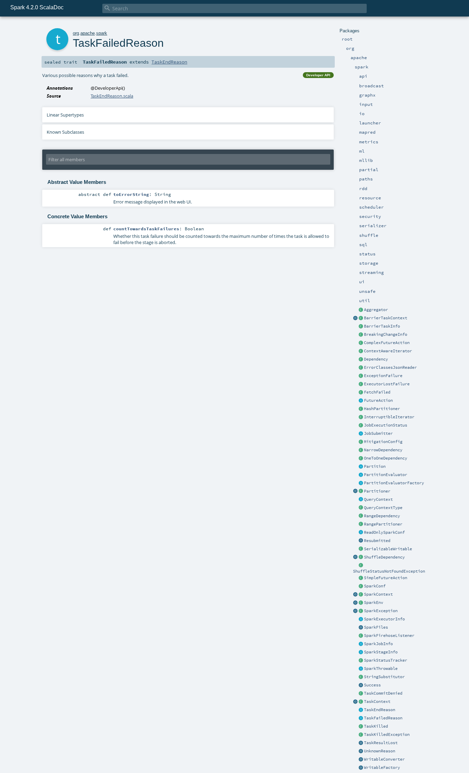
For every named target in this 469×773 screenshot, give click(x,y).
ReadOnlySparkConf (384, 532)
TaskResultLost (381, 742)
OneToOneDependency (385, 458)
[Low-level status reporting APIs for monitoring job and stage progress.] (361, 660)
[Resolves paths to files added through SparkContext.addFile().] (361, 627)
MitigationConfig (383, 441)
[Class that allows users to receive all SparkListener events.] (361, 636)
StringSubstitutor (384, 676)
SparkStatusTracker (385, 660)
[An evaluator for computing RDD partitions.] (361, 475)
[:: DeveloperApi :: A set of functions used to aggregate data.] (361, 310)
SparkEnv (373, 602)
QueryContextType (383, 507)
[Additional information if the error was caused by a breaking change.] (361, 335)
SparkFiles (376, 627)
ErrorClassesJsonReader (390, 367)
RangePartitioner (383, 524)
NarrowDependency (383, 450)
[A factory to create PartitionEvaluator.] (361, 483)
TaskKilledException (387, 734)
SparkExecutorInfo (384, 619)
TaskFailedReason (383, 718)
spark (101, 33)
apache (87, 33)
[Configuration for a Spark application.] (361, 586)
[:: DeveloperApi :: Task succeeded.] (361, 685)
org (76, 33)
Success (372, 685)
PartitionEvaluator (385, 474)
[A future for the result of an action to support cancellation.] (361, 401)
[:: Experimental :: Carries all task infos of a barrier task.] (361, 326)
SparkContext (378, 594)
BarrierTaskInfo (382, 326)
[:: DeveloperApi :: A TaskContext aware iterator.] (361, 351)
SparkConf (375, 586)
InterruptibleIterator (389, 417)
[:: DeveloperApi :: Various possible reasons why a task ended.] (361, 710)
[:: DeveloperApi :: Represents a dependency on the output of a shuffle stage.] (361, 557)
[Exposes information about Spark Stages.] (361, 652)
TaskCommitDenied (383, 693)
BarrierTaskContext (385, 318)
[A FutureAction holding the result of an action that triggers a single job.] (361, 578)
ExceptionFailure (383, 375)
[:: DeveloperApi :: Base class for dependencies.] (361, 359)
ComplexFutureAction (387, 342)
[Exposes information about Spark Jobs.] (361, 644)
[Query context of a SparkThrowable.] (361, 500)
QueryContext (378, 499)
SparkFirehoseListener (389, 635)
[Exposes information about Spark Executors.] (361, 619)
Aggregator (376, 309)
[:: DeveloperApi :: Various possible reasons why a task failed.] (361, 718)
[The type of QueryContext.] (361, 508)
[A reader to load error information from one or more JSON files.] (361, 368)
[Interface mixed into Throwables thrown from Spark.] (361, 669)
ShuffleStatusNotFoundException (389, 571)
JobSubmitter (378, 433)
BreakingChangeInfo (385, 334)
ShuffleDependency (384, 557)
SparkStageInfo (381, 652)
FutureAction (378, 400)
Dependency (376, 359)
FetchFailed (377, 392)
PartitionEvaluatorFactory (394, 483)
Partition (375, 466)
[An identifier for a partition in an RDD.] (361, 467)
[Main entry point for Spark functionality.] (361, 594)
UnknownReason (379, 751)
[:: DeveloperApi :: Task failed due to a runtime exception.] (361, 376)
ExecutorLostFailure (387, 384)
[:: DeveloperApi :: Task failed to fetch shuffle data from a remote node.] (361, 392)
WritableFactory (382, 767)
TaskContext (377, 701)
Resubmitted (377, 540)
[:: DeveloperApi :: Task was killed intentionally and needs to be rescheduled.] (361, 726)
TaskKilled (376, 726)
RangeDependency (382, 516)
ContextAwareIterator (388, 351)
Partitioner (377, 491)
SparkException (381, 610)
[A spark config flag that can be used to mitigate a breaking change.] (361, 442)
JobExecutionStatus (385, 425)
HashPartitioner (382, 408)
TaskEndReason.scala (112, 96)
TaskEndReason (379, 709)
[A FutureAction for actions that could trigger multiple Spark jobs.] (361, 343)
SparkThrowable (381, 668)
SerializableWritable (388, 548)
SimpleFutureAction (385, 577)
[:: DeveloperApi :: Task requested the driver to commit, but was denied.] (361, 693)
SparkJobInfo (378, 643)
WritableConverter (384, 759)
